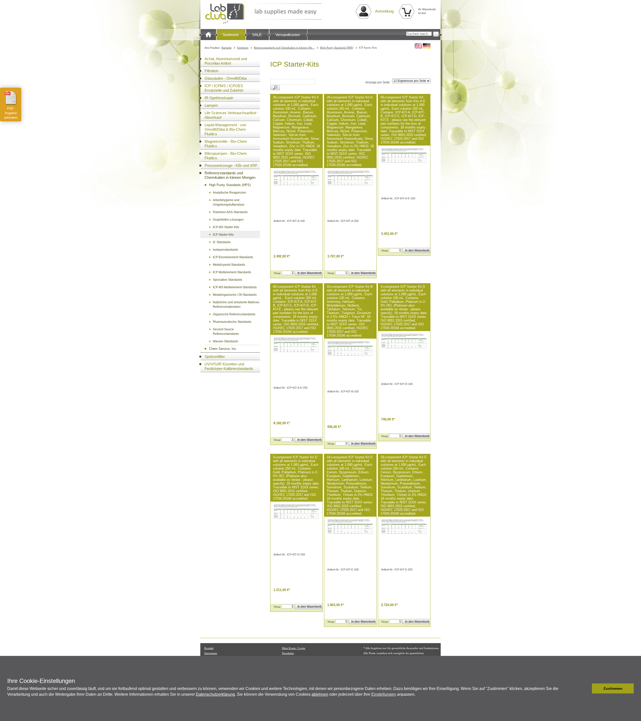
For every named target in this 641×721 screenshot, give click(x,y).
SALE (257, 35)
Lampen (211, 105)
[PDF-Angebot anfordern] (11, 97)
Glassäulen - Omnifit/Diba (226, 78)
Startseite (226, 47)
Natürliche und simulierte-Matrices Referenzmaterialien (236, 305)
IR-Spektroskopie (219, 98)
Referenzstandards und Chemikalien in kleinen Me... (284, 47)
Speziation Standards (227, 279)
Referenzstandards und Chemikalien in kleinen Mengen (230, 175)
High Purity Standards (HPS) (336, 47)
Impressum (210, 653)
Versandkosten (287, 35)
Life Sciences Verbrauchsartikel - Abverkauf (231, 115)
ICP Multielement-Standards (232, 272)
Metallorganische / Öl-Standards (235, 295)
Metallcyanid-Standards (229, 264)
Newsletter (288, 653)
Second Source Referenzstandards (226, 332)
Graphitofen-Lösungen (228, 219)
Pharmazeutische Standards (232, 322)
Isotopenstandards (225, 249)
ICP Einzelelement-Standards (233, 257)
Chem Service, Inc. (223, 349)
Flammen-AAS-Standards (230, 212)
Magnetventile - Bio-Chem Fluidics (226, 143)
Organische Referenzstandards (234, 314)
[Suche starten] (436, 34)
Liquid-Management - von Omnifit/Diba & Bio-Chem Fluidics (225, 129)
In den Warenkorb (309, 273)
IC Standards (222, 242)
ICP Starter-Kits (223, 234)
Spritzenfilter (215, 356)
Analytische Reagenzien (229, 192)
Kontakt (209, 648)
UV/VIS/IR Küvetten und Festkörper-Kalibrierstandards (229, 366)
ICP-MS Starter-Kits (226, 227)
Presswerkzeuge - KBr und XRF (231, 165)
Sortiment (230, 35)
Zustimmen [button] (612, 688)
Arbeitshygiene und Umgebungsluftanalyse (228, 202)
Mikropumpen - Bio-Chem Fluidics (226, 155)
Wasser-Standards (225, 341)
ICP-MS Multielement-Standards (235, 287)
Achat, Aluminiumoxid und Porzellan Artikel (226, 61)
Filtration (211, 71)
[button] (586, 688)
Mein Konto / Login (293, 648)
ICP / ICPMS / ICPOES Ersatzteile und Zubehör (224, 88)
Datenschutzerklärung (215, 694)
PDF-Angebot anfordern (11, 113)
